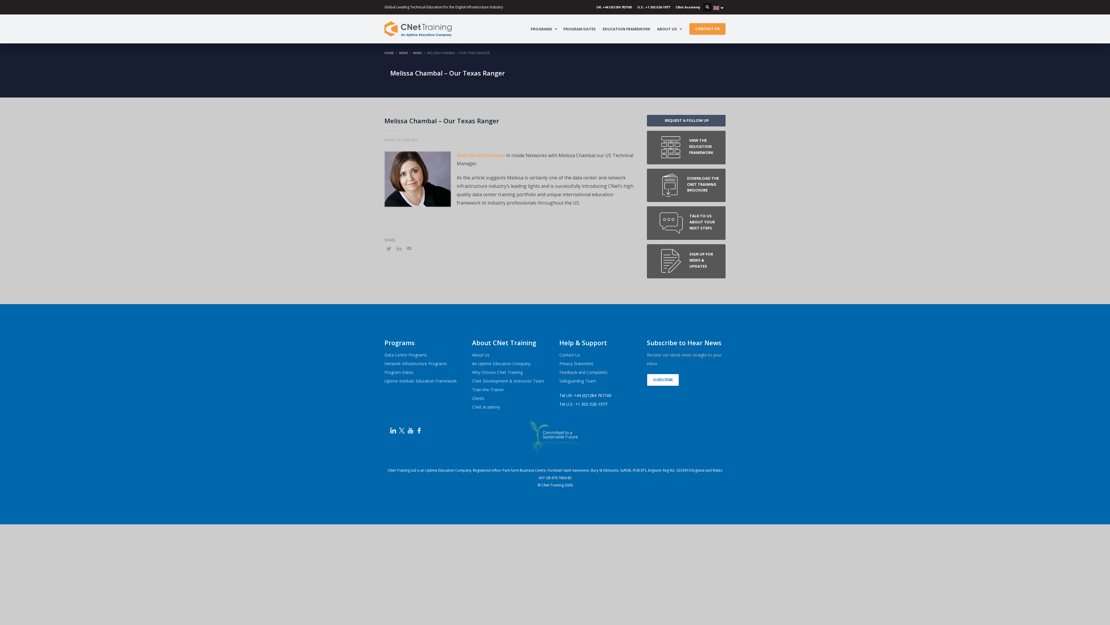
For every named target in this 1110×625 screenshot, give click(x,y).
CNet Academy (688, 7)
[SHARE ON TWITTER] (388, 248)
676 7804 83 (561, 477)
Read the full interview (481, 155)
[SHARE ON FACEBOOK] (399, 248)
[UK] (719, 8)
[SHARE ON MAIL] (409, 248)
